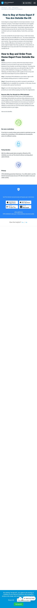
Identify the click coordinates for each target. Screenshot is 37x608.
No (26, 222)
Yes (23, 222)
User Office (28, 3)
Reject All (11, 600)
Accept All (18, 604)
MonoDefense (22, 214)
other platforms (18, 212)
